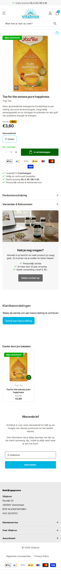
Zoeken (55, 23)
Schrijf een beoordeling (18, 320)
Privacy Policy (41, 556)
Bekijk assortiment (4, 13)
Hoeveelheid (9, 133)
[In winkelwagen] (28, 377)
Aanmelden (30, 464)
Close (30, 522)
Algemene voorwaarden (18, 556)
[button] (55, 32)
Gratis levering (31, 3)
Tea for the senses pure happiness (18, 391)
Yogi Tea (7, 100)
